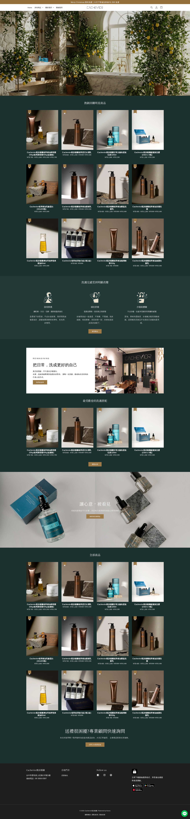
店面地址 (64, 775)
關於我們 (48, 7)
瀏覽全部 (95, 464)
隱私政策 (95, 814)
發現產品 (95, 331)
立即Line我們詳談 (95, 744)
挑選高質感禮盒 (95, 516)
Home (30, 7)
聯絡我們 (59, 7)
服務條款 (88, 814)
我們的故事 (40, 382)
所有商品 (38, 7)
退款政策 (102, 814)
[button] (151, 7)
